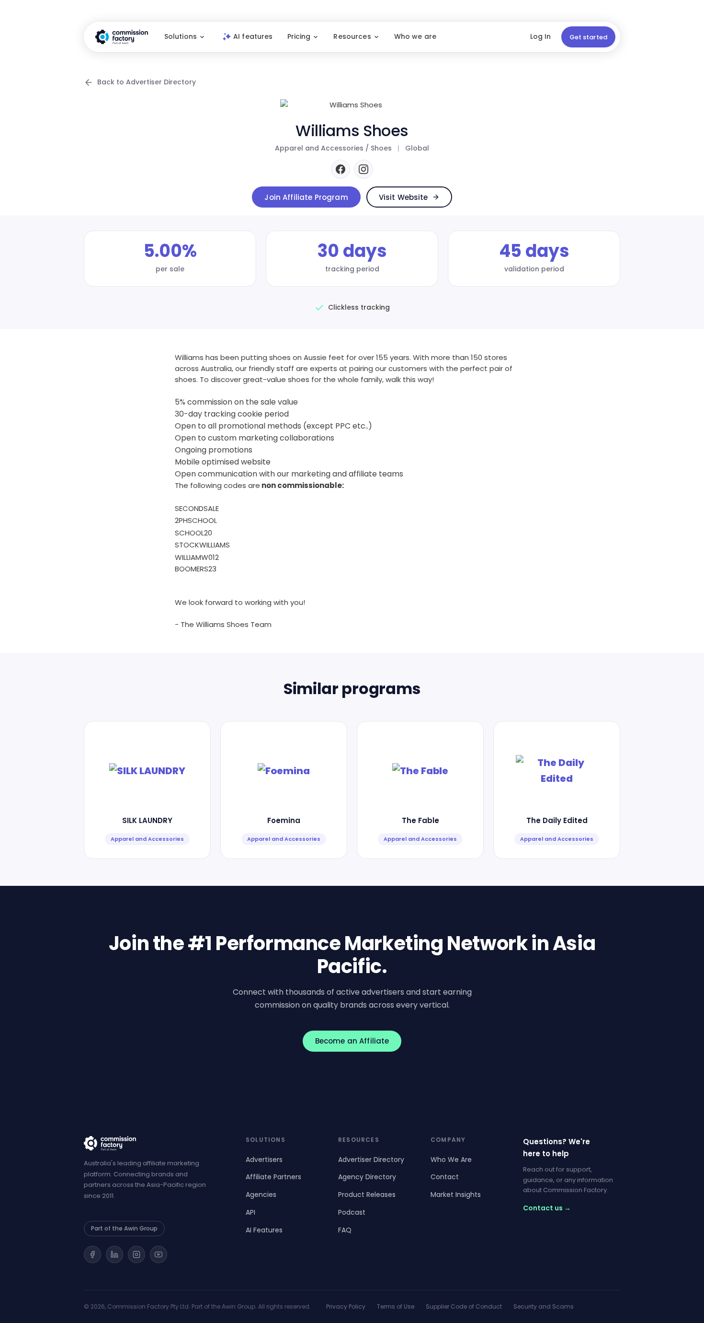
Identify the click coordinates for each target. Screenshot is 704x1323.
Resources (352, 36)
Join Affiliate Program (306, 197)
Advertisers (264, 1159)
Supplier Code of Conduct (464, 1306)
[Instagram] (363, 169)
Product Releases (367, 1194)
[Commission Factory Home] (121, 37)
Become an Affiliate (352, 1041)
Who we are (415, 36)
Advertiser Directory (371, 1159)
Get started (588, 37)
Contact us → (547, 1208)
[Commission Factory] (153, 1143)
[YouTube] (158, 1254)
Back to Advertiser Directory (146, 82)
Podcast (351, 1212)
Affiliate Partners (273, 1177)
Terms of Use (395, 1306)
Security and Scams (543, 1306)
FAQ (345, 1230)
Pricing (299, 36)
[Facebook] (340, 169)
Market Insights (456, 1194)
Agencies (261, 1194)
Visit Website (403, 197)
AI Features (264, 1230)
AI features (253, 36)
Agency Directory (367, 1177)
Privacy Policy (345, 1306)
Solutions (180, 36)
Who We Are (451, 1159)
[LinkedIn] (114, 1254)
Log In (540, 36)
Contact (445, 1177)
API (250, 1212)
